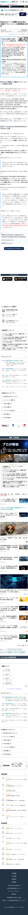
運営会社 (14, 894)
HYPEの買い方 (7, 417)
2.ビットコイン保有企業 (6, 652)
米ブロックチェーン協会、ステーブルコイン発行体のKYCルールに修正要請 (9, 515)
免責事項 (14, 879)
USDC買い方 (15, 4)
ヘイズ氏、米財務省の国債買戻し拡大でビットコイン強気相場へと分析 (9, 618)
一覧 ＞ (25, 464)
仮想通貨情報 (24, 30)
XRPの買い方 (7, 414)
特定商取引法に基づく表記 (14, 897)
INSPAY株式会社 (9, 368)
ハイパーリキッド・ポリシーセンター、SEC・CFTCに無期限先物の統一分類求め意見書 (9, 637)
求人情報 (14, 876)
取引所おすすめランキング (10, 396)
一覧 (24, 330)
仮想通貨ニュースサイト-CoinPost (16, 907)
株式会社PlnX (8, 380)
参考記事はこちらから (7, 243)
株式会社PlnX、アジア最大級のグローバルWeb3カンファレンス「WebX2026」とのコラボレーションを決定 (16, 382)
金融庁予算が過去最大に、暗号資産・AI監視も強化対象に (9, 558)
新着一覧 (8, 914)
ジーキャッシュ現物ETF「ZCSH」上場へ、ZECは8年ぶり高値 (13, 538)
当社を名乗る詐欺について (14, 888)
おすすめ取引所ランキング (12, 320)
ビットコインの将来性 (6, 4)
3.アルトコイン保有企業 (19, 652)
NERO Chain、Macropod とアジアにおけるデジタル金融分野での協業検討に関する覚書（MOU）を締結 (16, 699)
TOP (3, 914)
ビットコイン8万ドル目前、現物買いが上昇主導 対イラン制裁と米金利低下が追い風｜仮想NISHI (9, 608)
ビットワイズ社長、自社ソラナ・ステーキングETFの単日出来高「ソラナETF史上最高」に (14, 591)
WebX (25, 914)
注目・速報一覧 (22, 645)
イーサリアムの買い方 (9, 410)
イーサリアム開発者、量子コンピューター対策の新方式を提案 (9, 500)
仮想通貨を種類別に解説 (12, 310)
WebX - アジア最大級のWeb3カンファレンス (14, 900)
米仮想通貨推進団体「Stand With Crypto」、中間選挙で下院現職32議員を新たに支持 (9, 547)
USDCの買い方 (8, 403)
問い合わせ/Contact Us (14, 885)
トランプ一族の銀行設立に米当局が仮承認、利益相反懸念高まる (9, 567)
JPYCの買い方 (7, 407)
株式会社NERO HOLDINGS (12, 360)
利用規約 (14, 882)
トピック (14, 914)
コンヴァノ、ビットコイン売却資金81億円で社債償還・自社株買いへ (9, 627)
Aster (6, 375)
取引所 (19, 914)
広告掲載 (14, 873)
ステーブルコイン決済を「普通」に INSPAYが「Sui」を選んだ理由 (16, 370)
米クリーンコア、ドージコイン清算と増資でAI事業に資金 (9, 598)
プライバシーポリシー (14, 891)
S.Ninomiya (3, 30)
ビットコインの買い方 (11, 314)
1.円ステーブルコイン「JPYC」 (15, 649)
